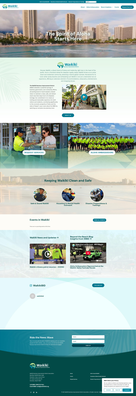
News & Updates (106, 7)
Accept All (127, 390)
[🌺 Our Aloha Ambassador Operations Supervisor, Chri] (77, 306)
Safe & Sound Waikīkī (44, 1)
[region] (117, 385)
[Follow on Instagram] (34, 392)
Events (117, 7)
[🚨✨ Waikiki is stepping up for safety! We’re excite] (58, 317)
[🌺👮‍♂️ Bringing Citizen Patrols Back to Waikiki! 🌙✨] (39, 317)
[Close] (132, 379)
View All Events (99, 220)
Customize (108, 390)
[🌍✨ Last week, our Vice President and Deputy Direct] (97, 306)
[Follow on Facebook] (31, 392)
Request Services (127, 7)
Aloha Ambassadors (92, 7)
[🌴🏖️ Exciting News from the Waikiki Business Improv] (97, 317)
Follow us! (98, 285)
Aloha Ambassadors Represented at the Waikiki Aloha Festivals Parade (86, 267)
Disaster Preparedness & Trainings (76, 1)
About (83, 7)
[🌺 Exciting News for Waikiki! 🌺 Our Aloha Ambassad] (77, 317)
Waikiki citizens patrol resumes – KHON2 (47, 267)
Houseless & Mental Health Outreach (59, 1)
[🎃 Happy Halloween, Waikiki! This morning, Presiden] (39, 306)
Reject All (118, 390)
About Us (68, 115)
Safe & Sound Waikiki (94, 373)
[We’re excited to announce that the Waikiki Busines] (58, 306)
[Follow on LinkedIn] (36, 392)
